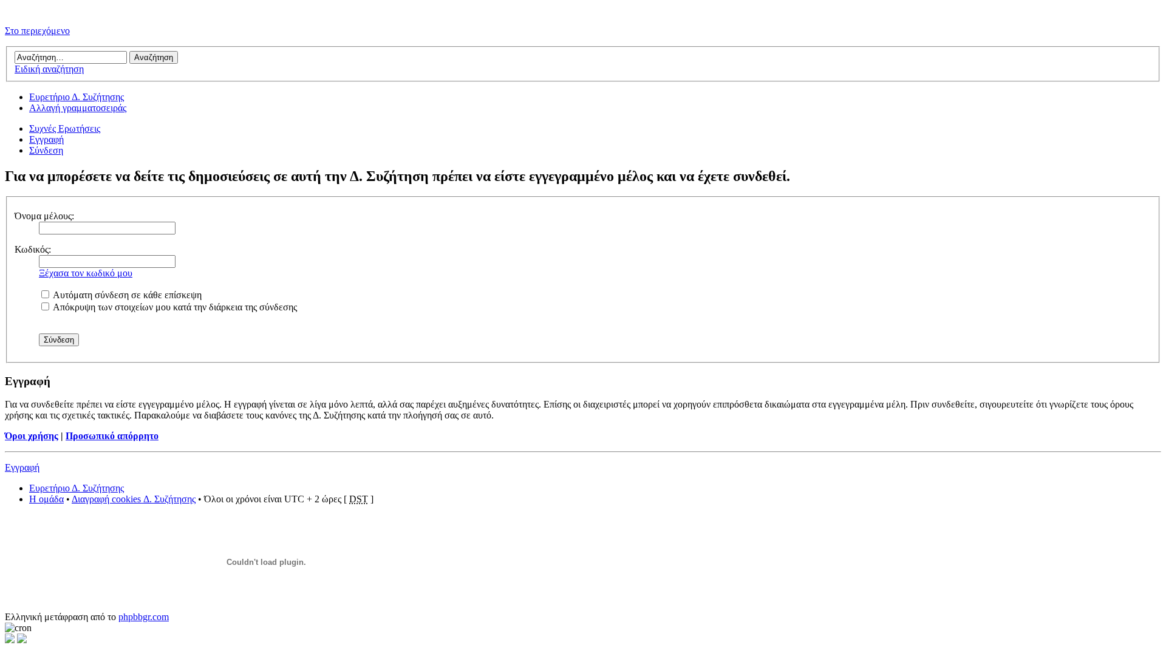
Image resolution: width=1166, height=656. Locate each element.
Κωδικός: (33, 249)
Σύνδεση (46, 150)
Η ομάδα (46, 499)
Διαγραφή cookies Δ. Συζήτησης (134, 499)
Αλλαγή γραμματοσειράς (77, 108)
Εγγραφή (46, 139)
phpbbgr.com (143, 617)
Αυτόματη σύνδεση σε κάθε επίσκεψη (126, 295)
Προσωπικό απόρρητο (112, 436)
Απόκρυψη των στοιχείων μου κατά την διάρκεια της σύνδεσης (174, 307)
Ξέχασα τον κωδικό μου (85, 273)
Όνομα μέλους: (44, 216)
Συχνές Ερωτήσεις (64, 128)
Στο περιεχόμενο (37, 31)
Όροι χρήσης (31, 436)
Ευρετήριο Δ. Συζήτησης (76, 97)
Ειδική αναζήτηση (49, 69)
